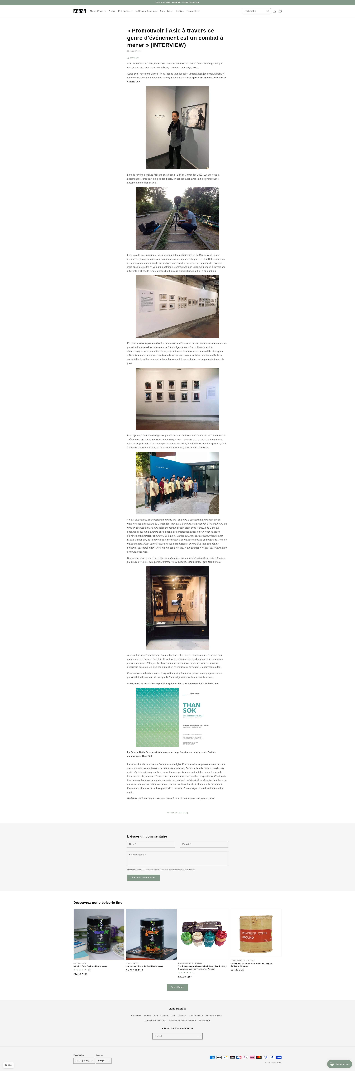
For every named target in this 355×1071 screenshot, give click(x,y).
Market (147, 1015)
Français (102, 1061)
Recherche (136, 1015)
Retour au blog (179, 812)
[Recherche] (268, 11)
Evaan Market (277, 1062)
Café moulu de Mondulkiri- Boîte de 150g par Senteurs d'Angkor (252, 964)
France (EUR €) (82, 1061)
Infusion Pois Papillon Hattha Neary (90, 966)
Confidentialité (196, 1015)
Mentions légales (214, 1015)
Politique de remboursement (182, 1020)
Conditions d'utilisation (155, 1020)
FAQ (156, 1015)
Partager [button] (134, 58)
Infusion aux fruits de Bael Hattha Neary (144, 966)
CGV (173, 1015)
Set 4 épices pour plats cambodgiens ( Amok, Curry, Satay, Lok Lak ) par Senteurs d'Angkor (202, 967)
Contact (164, 1015)
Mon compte (204, 1020)
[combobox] (256, 11)
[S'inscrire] (199, 1036)
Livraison (182, 1015)
